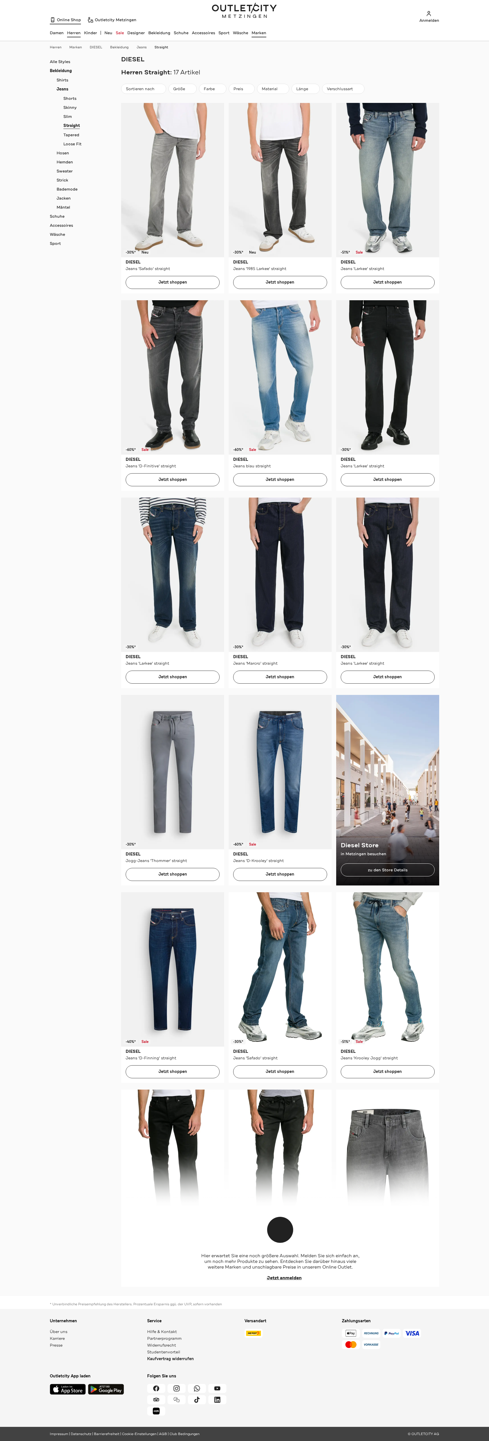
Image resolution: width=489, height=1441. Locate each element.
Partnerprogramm (164, 1338)
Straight (161, 47)
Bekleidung (159, 32)
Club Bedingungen (185, 1434)
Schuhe (181, 32)
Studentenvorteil (163, 1351)
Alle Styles (60, 61)
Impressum (59, 1434)
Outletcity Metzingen (244, 11)
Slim (67, 116)
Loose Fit (72, 143)
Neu (108, 32)
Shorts (69, 98)
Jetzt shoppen (172, 282)
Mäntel (63, 207)
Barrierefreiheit (106, 1434)
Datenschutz (81, 1434)
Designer (136, 32)
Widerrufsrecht (161, 1345)
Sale (120, 32)
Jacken (64, 198)
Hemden (65, 162)
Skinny (70, 107)
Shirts (62, 80)
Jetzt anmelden (284, 1278)
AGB (163, 1434)
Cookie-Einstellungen (139, 1434)
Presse (56, 1345)
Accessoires (203, 32)
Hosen (63, 152)
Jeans (142, 47)
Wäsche (240, 32)
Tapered (71, 134)
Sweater (65, 171)
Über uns (58, 1331)
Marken (259, 32)
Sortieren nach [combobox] (140, 90)
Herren (55, 47)
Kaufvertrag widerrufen (170, 1359)
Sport (224, 32)
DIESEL (96, 47)
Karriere (57, 1338)
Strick (62, 180)
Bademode (67, 189)
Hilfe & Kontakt (162, 1331)
